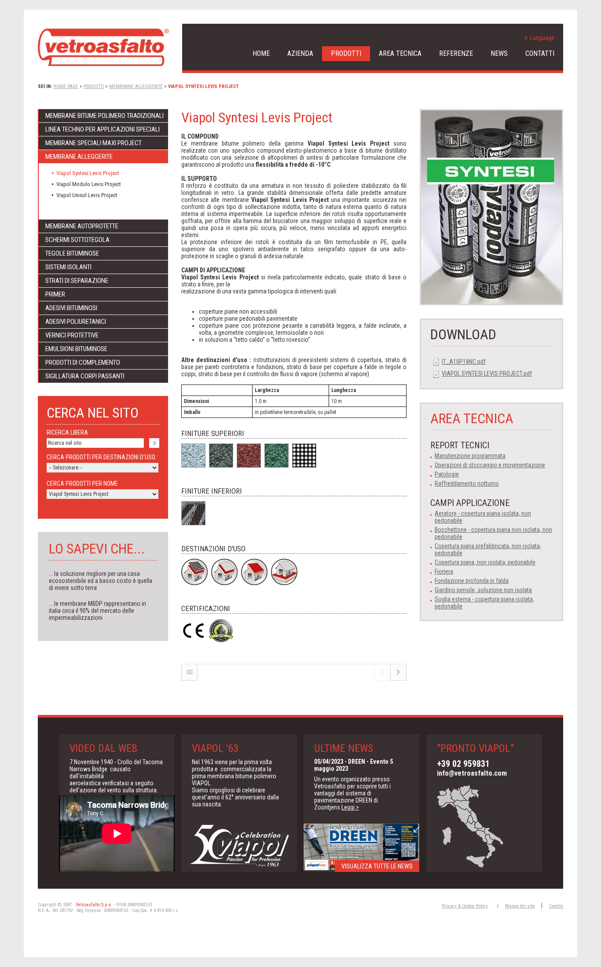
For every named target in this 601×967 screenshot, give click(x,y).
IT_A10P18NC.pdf (464, 361)
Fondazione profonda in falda (472, 580)
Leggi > (350, 807)
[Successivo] (399, 678)
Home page (65, 86)
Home (261, 53)
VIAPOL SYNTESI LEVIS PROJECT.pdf (487, 373)
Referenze (456, 53)
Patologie (447, 474)
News (499, 53)
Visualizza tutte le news (377, 866)
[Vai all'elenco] (189, 678)
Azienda (300, 53)
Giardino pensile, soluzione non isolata (483, 589)
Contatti (539, 53)
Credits (556, 906)
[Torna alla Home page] (103, 47)
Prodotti (346, 53)
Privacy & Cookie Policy (465, 906)
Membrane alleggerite (136, 86)
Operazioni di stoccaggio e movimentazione (490, 465)
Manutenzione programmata (470, 455)
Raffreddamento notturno (467, 483)
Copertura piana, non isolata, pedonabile (485, 562)
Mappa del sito (520, 906)
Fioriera (444, 571)
